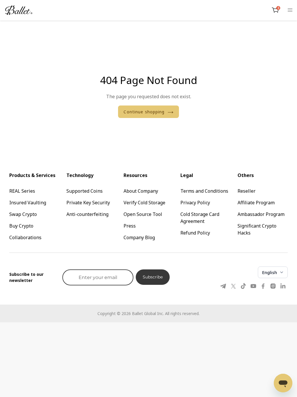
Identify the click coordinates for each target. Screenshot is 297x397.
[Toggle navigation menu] (290, 10)
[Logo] (18, 10)
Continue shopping (144, 112)
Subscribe (153, 277)
